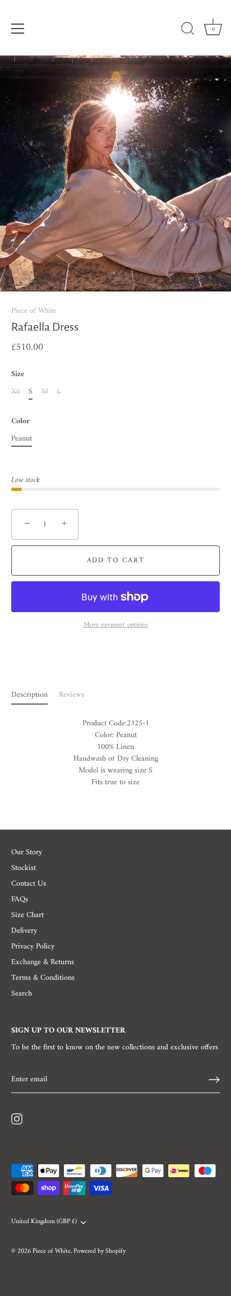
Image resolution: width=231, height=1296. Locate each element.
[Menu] (18, 28)
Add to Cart (116, 560)
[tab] (35, 695)
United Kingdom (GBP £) (44, 1222)
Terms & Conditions (43, 978)
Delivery (24, 931)
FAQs (19, 899)
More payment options (116, 625)
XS (15, 392)
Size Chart (27, 915)
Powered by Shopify (99, 1251)
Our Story (26, 852)
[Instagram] (16, 1119)
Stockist (23, 868)
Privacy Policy (32, 946)
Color (20, 422)
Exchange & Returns (42, 962)
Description (29, 695)
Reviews (71, 695)
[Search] (187, 30)
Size (17, 374)
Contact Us (28, 884)
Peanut (21, 439)
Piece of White (34, 311)
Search (21, 994)
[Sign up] (214, 1079)
